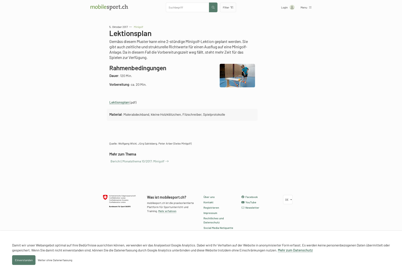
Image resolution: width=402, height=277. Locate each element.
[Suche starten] (213, 7)
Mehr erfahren (167, 211)
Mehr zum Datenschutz (295, 250)
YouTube (250, 202)
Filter (226, 7)
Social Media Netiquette (218, 228)
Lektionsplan (119, 102)
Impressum (210, 213)
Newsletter (252, 207)
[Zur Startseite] (109, 7)
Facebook (251, 197)
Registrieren (211, 207)
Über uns (209, 197)
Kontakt (208, 202)
